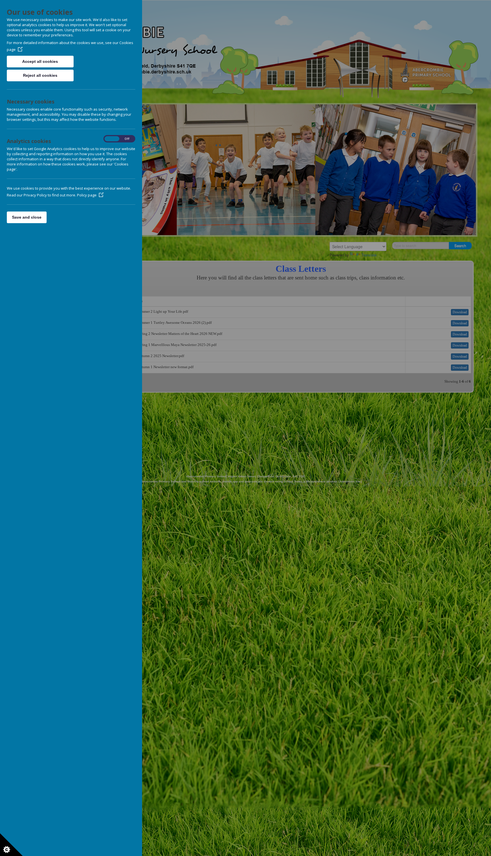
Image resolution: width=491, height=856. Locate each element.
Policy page (87, 195)
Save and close (26, 217)
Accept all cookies (40, 61)
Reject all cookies (40, 75)
